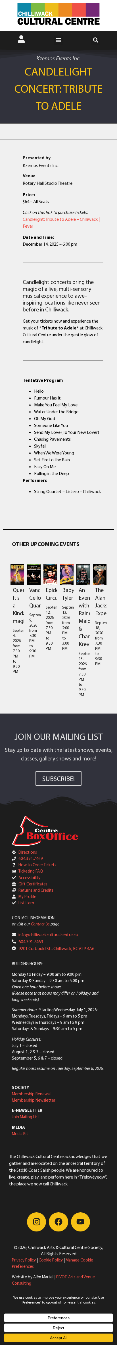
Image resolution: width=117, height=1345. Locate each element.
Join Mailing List (25, 1116)
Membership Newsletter (33, 1100)
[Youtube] (80, 1221)
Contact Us (40, 924)
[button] (58, 40)
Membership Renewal (31, 1093)
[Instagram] (36, 1221)
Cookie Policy (51, 1260)
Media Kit (20, 1133)
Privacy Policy (24, 1260)
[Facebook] (58, 1221)
